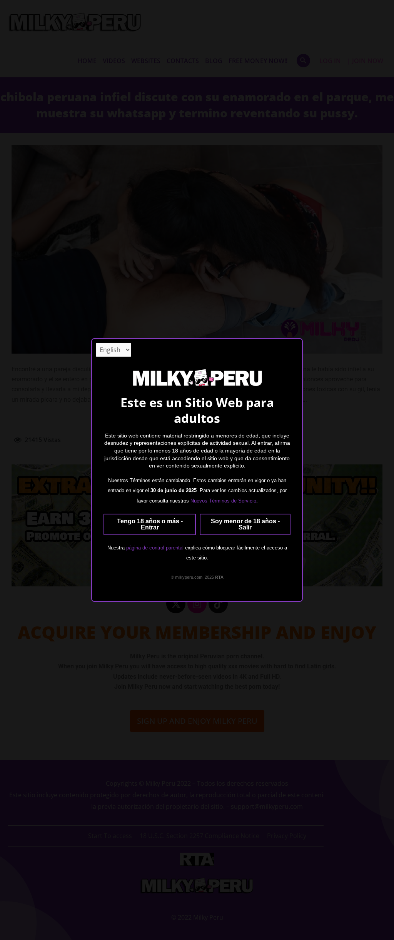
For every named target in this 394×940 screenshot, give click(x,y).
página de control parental (155, 548)
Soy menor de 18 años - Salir (245, 524)
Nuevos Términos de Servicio (223, 501)
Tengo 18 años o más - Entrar (150, 524)
